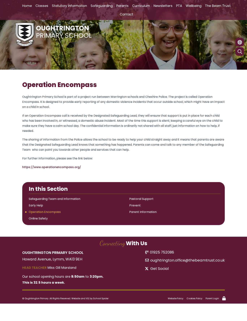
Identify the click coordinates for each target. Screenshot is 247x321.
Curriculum (141, 5)
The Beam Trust (218, 5)
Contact (126, 14)
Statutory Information (69, 5)
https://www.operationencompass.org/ (51, 167)
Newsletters (163, 5)
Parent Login (212, 298)
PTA (179, 5)
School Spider (100, 298)
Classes (41, 5)
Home (27, 5)
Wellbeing (193, 5)
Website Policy (175, 298)
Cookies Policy (194, 298)
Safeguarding (102, 5)
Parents (122, 5)
